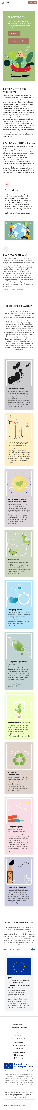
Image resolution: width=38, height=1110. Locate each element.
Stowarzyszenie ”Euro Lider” (19, 1027)
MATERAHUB (19, 1035)
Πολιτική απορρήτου (19, 1045)
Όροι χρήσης (19, 1048)
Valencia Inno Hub (19, 1030)
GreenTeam (20, 1055)
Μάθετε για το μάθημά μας (12, 216)
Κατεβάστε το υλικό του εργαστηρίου (13, 289)
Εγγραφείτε (13, 33)
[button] (8, 2)
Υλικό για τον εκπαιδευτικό (18, 41)
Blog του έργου (19, 1058)
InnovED (19, 1033)
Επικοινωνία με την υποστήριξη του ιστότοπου (15, 1105)
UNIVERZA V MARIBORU (19, 1038)
